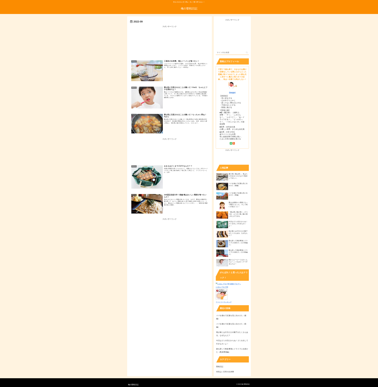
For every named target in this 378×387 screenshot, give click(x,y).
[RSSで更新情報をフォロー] (234, 143)
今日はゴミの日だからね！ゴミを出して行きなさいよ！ (232, 342)
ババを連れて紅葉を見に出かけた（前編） (231, 325)
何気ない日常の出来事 (225, 372)
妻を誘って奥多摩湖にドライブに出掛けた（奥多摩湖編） (232, 350)
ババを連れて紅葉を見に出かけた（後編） (231, 317)
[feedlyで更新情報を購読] (231, 143)
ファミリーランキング (224, 302)
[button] (247, 52)
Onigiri (232, 92)
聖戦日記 (219, 367)
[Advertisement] (169, 42)
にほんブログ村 (222, 287)
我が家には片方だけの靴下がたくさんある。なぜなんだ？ (232, 333)
